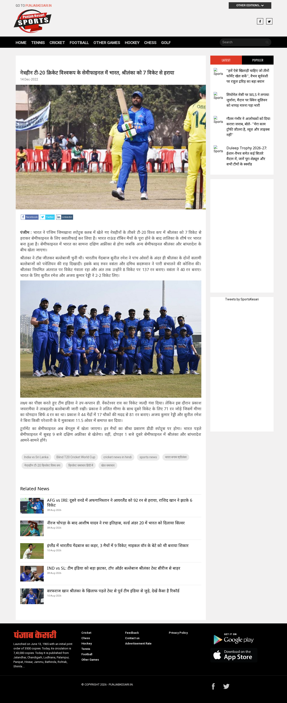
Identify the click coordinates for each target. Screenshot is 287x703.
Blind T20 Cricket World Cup (76, 457)
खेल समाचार (108, 465)
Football (79, 42)
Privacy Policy (178, 632)
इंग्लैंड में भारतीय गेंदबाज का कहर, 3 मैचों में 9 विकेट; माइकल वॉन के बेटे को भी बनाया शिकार (118, 545)
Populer (257, 60)
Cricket (57, 42)
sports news (148, 457)
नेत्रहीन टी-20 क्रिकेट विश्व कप (42, 465)
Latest (226, 60)
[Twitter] (269, 21)
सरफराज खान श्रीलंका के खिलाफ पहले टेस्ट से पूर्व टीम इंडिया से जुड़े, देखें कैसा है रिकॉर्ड (113, 590)
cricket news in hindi (117, 457)
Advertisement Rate (138, 643)
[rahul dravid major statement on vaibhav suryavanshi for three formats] (218, 72)
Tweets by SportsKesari (242, 299)
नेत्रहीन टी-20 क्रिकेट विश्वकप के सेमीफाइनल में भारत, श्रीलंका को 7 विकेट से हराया (97, 72)
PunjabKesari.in (39, 5)
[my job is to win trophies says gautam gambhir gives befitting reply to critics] (218, 120)
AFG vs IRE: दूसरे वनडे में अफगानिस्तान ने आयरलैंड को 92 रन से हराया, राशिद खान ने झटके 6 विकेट (119, 502)
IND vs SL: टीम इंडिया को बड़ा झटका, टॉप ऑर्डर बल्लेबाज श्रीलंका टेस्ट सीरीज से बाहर (113, 568)
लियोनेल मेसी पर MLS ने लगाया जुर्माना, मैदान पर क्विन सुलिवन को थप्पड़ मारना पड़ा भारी (247, 100)
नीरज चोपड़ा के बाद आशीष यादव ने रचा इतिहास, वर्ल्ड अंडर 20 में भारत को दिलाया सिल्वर (116, 522)
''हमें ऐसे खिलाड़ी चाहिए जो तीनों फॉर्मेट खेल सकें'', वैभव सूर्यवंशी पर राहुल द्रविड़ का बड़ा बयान (247, 76)
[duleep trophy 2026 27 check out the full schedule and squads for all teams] (218, 149)
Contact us (132, 638)
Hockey (132, 42)
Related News (34, 489)
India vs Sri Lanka (36, 457)
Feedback (132, 632)
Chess (150, 42)
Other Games (106, 42)
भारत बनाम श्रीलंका (176, 457)
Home (21, 42)
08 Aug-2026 (54, 510)
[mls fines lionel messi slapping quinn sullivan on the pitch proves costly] (218, 96)
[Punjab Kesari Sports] (45, 21)
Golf (166, 42)
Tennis (38, 42)
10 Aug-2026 (54, 550)
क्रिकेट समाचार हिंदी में (80, 465)
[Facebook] (260, 21)
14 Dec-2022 (29, 79)
